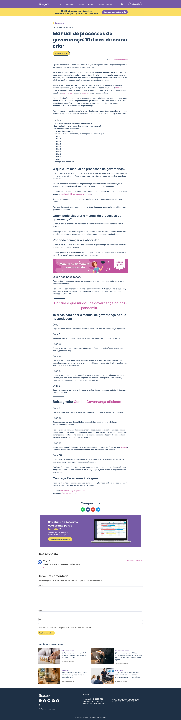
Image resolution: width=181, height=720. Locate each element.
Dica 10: (59, 159)
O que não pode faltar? (64, 131)
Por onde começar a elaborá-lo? (66, 129)
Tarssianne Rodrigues (119, 59)
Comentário (42, 585)
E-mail (40, 619)
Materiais (91, 4)
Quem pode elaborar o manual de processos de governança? (77, 126)
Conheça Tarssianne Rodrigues (66, 162)
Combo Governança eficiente (97, 402)
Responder (46, 568)
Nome (40, 610)
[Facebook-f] (40, 700)
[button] (122, 4)
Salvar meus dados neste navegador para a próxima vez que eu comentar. (65, 627)
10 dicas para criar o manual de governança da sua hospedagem (79, 134)
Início (60, 4)
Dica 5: (59, 146)
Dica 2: (59, 139)
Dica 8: (59, 154)
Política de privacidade (47, 709)
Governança (59, 23)
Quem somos (43, 705)
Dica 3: (59, 141)
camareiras (67, 93)
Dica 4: (59, 144)
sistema (124, 447)
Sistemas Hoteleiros (105, 4)
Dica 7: (59, 151)
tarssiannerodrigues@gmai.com (72, 491)
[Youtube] (48, 700)
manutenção (120, 88)
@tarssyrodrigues (69, 493)
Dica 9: (59, 157)
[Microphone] (57, 700)
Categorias (70, 4)
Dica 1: (58, 136)
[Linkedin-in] (53, 700)
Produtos (81, 4)
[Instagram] (44, 700)
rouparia (84, 93)
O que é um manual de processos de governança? (73, 123)
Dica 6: (59, 149)
